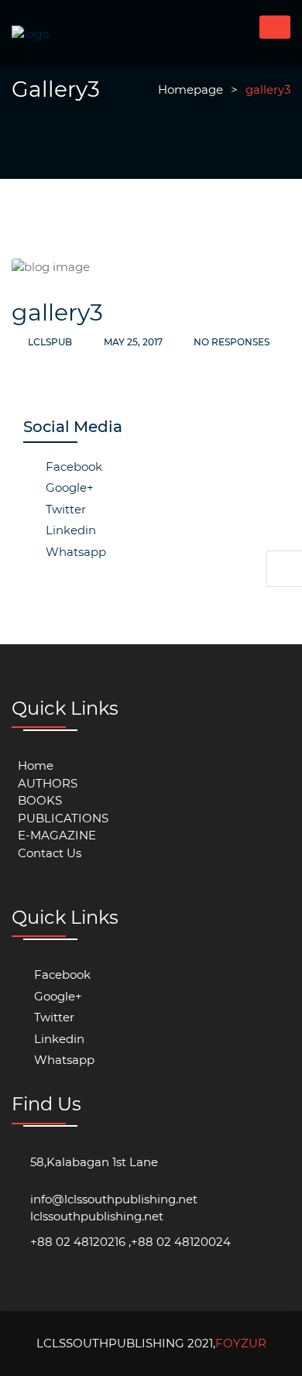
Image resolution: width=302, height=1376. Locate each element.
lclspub (50, 342)
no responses (230, 342)
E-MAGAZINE (57, 835)
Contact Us (49, 853)
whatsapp (74, 551)
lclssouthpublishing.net (96, 1216)
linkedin (69, 530)
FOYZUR (240, 1343)
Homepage (190, 89)
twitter (64, 509)
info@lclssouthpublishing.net (113, 1199)
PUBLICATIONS (63, 818)
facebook (72, 466)
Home (35, 765)
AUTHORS (47, 783)
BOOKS (40, 800)
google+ (68, 487)
